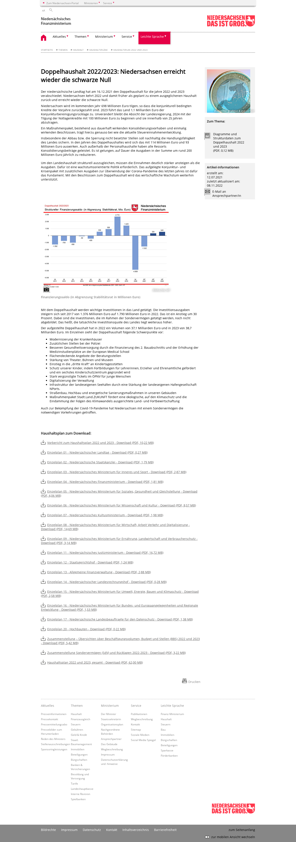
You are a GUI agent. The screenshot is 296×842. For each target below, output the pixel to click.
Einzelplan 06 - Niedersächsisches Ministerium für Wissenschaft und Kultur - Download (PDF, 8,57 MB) (121, 505)
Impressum (108, 754)
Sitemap (136, 729)
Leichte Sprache (172, 706)
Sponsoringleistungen (54, 749)
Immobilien (77, 749)
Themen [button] (80, 36)
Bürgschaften (79, 759)
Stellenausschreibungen (55, 744)
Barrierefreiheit (165, 830)
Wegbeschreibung (112, 749)
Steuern (75, 724)
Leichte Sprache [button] (152, 36)
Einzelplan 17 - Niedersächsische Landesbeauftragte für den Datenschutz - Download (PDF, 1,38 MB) (120, 619)
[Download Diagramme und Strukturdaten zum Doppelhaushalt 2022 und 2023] (209, 137)
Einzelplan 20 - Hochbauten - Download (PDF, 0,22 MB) (86, 629)
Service (136, 706)
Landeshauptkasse (82, 788)
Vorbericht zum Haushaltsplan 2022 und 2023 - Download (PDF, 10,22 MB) (100, 443)
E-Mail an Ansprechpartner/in (226, 193)
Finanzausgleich (80, 719)
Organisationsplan (112, 724)
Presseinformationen (53, 714)
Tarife (74, 783)
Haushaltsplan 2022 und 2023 (130, 50)
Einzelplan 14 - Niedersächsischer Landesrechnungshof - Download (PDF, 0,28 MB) (107, 582)
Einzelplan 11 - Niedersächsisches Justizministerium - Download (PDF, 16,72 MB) (105, 552)
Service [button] (127, 36)
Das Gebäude (109, 744)
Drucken (194, 682)
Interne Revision (80, 794)
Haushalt (78, 50)
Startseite (47, 50)
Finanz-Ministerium (172, 714)
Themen (63, 50)
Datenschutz (92, 830)
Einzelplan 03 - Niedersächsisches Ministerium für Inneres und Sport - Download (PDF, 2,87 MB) (116, 472)
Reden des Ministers (53, 739)
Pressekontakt (49, 719)
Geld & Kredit (79, 734)
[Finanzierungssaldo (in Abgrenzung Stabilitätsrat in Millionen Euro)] (106, 247)
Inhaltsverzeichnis (135, 830)
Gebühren (77, 729)
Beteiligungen (79, 754)
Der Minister (108, 714)
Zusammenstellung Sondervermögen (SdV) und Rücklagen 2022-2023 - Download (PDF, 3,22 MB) (116, 653)
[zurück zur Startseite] (60, 21)
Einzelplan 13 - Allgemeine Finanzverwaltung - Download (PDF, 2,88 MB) (99, 572)
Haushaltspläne (98, 50)
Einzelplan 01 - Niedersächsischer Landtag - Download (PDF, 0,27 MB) (97, 452)
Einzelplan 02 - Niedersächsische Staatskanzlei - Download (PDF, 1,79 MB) (100, 462)
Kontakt (135, 724)
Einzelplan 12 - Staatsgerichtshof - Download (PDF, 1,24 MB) (90, 562)
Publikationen (139, 714)
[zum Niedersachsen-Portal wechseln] (231, 26)
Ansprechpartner (111, 739)
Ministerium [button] (104, 36)
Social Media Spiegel (143, 740)
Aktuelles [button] (59, 36)
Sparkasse (167, 750)
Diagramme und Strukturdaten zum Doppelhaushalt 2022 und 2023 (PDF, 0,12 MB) (228, 142)
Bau (163, 729)
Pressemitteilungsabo (54, 724)
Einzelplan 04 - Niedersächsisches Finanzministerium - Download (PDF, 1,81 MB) (105, 482)
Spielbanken (78, 799)
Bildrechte (48, 830)
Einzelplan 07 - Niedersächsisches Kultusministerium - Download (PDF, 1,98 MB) (105, 515)
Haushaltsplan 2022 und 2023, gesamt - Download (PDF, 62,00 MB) (95, 662)
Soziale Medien (140, 734)
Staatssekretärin (111, 719)
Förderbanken (169, 755)
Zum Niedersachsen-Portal (62, 3)
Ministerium (110, 706)
